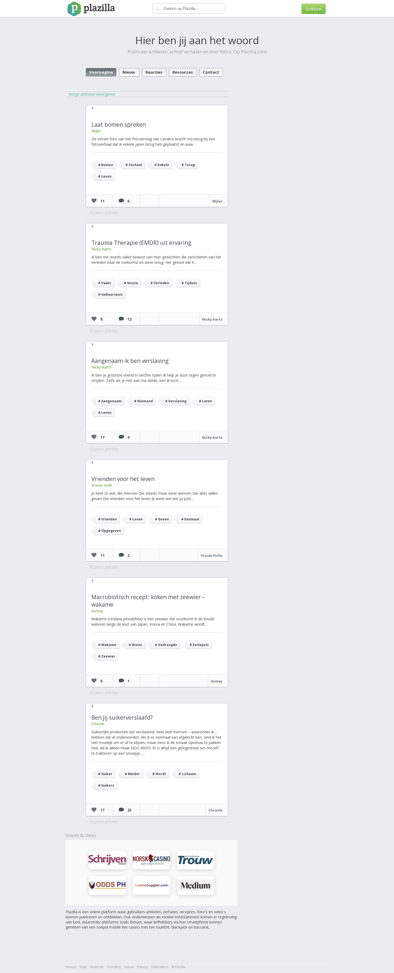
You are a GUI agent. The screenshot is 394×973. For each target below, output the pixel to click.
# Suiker (105, 774)
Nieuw (128, 72)
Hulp (83, 967)
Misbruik (97, 967)
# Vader (104, 283)
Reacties (154, 72)
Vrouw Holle (101, 485)
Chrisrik (97, 723)
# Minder (132, 774)
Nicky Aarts (101, 248)
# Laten (205, 401)
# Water (136, 645)
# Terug (188, 165)
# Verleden (159, 283)
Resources (182, 72)
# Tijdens (189, 283)
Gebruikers (159, 967)
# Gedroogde (166, 645)
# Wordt (159, 774)
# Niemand (143, 401)
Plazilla (90, 8)
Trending (114, 967)
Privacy (71, 967)
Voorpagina (101, 72)
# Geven (162, 519)
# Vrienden (107, 519)
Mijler (96, 130)
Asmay (97, 610)
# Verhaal (133, 165)
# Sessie (131, 283)
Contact (211, 72)
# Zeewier (106, 656)
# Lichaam (187, 774)
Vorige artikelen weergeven (91, 94)
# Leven (104, 176)
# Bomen (105, 165)
